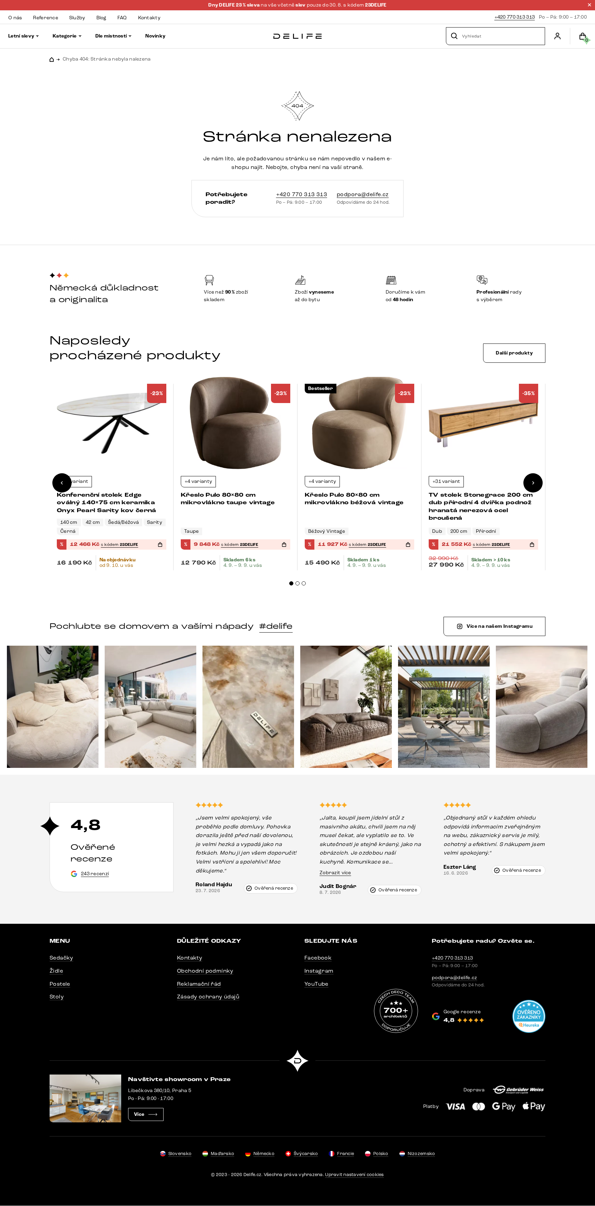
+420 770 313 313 (514, 17)
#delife (275, 626)
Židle (56, 970)
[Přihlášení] (557, 36)
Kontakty (189, 957)
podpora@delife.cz (363, 194)
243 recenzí (95, 874)
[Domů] (297, 36)
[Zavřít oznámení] (589, 4)
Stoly (57, 996)
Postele (60, 984)
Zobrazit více (335, 873)
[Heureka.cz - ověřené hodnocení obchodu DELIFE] (528, 1016)
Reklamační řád (199, 984)
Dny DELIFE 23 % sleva (234, 5)
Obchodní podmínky (205, 970)
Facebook (318, 957)
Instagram (319, 970)
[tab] (291, 583)
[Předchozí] (62, 483)
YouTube (316, 984)
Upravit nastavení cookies (354, 1174)
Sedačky (61, 957)
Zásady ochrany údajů (208, 996)
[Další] (533, 483)
